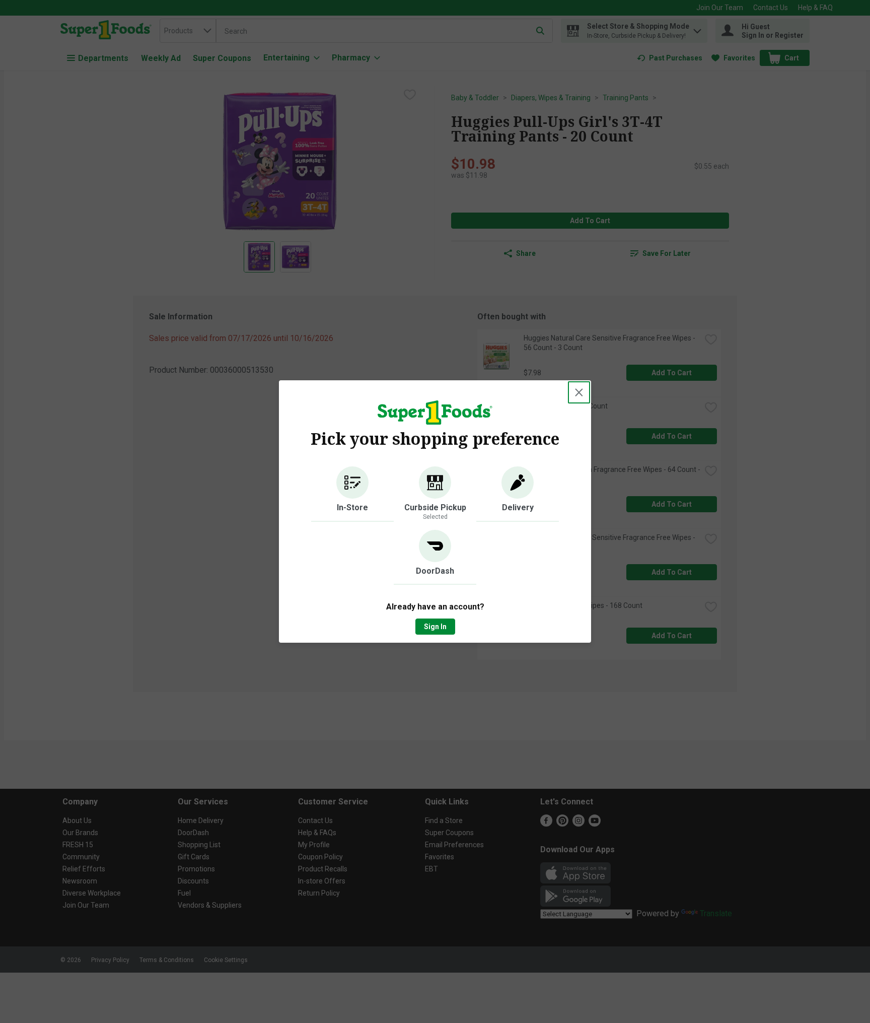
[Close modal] (579, 392)
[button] (352, 494)
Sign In (435, 627)
